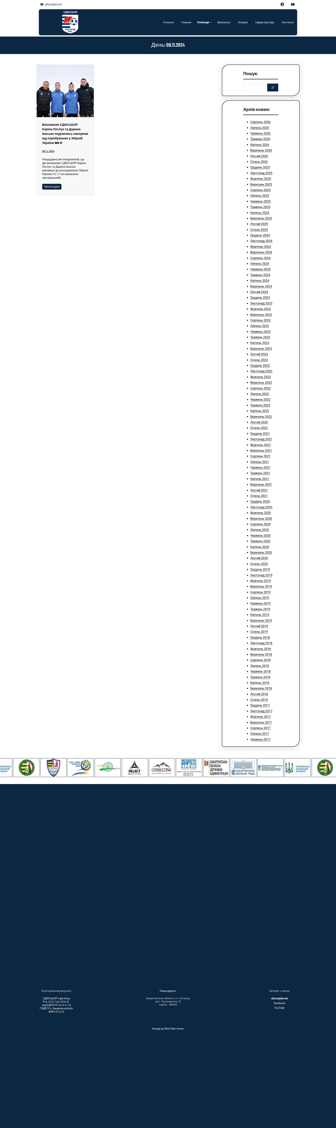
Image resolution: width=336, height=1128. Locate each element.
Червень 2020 (260, 535)
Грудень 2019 (260, 569)
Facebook (279, 1003)
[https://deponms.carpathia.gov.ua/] (252, 767)
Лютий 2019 (259, 626)
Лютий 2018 (259, 694)
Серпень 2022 (260, 388)
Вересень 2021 (261, 450)
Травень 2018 (260, 677)
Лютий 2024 (259, 292)
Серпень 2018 (260, 660)
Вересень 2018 (261, 654)
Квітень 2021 (259, 479)
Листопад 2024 (261, 241)
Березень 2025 (261, 218)
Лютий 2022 (259, 422)
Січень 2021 (259, 496)
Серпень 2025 (260, 190)
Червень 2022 (260, 399)
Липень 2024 (259, 263)
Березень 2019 (261, 620)
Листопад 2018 (261, 643)
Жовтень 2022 (260, 377)
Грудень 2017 (260, 705)
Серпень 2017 (260, 728)
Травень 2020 (260, 541)
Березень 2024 (261, 286)
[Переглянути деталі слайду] (35, 767)
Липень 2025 (259, 195)
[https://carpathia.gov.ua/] (198, 767)
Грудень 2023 (260, 297)
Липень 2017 (259, 733)
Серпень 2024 (260, 258)
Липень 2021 (259, 462)
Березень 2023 (261, 348)
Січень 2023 (259, 360)
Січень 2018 (259, 700)
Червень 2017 (260, 739)
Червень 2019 (260, 603)
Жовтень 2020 (260, 513)
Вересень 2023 (261, 314)
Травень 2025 (260, 207)
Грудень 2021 (260, 433)
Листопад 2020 (261, 507)
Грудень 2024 (260, 235)
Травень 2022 (260, 405)
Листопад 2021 (261, 439)
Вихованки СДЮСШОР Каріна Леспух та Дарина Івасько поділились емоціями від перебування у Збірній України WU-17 (65, 134)
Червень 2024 (260, 269)
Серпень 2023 (260, 320)
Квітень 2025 (259, 213)
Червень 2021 (260, 467)
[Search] (272, 87)
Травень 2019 (260, 609)
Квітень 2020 (259, 547)
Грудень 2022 (260, 365)
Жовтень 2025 (260, 178)
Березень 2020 (261, 552)
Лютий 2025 (259, 224)
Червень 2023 (260, 331)
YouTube (279, 1007)
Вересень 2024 (261, 252)
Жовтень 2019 (260, 581)
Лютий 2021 (259, 490)
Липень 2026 (259, 128)
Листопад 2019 (261, 575)
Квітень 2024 (259, 280)
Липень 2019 (259, 598)
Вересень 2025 (261, 184)
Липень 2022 (259, 394)
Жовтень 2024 (260, 246)
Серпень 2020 (260, 524)
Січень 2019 (259, 632)
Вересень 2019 (261, 586)
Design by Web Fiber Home (168, 1028)
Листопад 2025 (261, 173)
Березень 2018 (261, 688)
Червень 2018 (260, 671)
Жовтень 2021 (260, 445)
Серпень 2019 (260, 592)
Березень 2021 (261, 484)
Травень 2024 (260, 275)
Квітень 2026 (259, 145)
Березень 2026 (261, 150)
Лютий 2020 (259, 558)
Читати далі (52, 186)
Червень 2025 (260, 201)
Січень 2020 (259, 564)
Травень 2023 (260, 337)
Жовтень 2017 (260, 716)
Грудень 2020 (260, 501)
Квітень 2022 (259, 411)
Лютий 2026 (259, 156)
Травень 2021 (260, 473)
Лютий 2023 (259, 354)
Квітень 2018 (259, 683)
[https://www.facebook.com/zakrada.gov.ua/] (225, 767)
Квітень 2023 (259, 343)
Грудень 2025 (260, 167)
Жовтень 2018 (260, 649)
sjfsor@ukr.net (53, 4)
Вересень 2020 (261, 518)
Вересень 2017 (261, 722)
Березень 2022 (261, 416)
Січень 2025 (259, 230)
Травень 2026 (260, 139)
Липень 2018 (259, 666)
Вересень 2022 (261, 382)
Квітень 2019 (259, 615)
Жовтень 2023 (260, 309)
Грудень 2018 (260, 637)
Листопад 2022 (261, 371)
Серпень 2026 (260, 122)
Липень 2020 (259, 530)
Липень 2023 (259, 326)
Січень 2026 (259, 161)
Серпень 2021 (260, 456)
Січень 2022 (259, 428)
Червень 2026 (260, 133)
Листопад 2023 (261, 303)
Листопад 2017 (261, 711)
